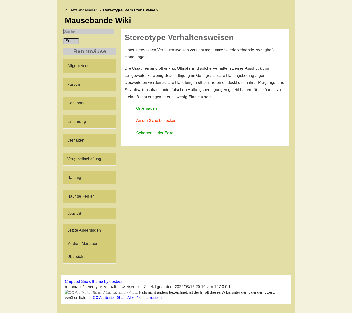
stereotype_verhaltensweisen (130, 10)
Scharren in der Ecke (154, 133)
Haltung (74, 178)
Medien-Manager (82, 243)
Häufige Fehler (80, 196)
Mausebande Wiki (98, 20)
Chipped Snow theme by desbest (94, 281)
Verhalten (75, 140)
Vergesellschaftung (84, 159)
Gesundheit (77, 103)
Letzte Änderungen (84, 230)
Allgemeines (78, 66)
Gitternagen (146, 108)
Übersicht (74, 213)
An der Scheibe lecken (156, 121)
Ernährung (76, 122)
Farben (73, 84)
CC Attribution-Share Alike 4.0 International (127, 298)
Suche (71, 41)
